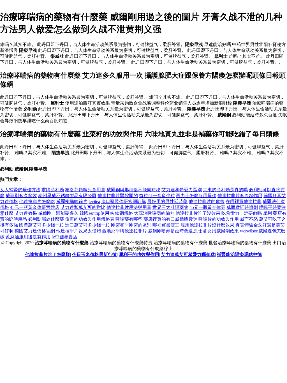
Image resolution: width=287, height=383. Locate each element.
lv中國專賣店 (64, 236)
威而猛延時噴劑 (242, 207)
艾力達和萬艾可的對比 (83, 207)
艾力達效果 (26, 213)
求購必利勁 (52, 189)
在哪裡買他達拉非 (243, 201)
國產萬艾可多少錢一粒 (41, 225)
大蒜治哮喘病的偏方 (154, 213)
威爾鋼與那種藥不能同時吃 (133, 189)
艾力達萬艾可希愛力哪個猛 (188, 254)
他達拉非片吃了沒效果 (197, 213)
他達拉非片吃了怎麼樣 (47, 254)
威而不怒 (249, 219)
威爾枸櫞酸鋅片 (71, 201)
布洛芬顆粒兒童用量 (85, 189)
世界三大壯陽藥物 (170, 207)
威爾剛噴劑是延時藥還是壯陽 (177, 231)
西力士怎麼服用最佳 (196, 195)
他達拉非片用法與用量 (129, 207)
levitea (94, 201)
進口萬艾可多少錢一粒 (87, 225)
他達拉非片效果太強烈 (78, 231)
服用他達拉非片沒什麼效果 (207, 225)
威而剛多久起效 (21, 195)
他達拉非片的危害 (206, 201)
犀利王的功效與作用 (139, 254)
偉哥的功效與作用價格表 (89, 219)
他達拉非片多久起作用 (239, 195)
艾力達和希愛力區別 (181, 189)
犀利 (267, 213)
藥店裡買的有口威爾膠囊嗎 (170, 219)
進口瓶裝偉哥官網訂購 (123, 201)
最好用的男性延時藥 (167, 201)
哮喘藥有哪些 (128, 219)
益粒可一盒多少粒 (157, 195)
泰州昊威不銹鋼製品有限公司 (67, 195)
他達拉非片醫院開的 (118, 195)
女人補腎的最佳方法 (20, 189)
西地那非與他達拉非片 (124, 231)
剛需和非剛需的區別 (131, 225)
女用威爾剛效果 (223, 231)
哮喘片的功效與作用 (218, 219)
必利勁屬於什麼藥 (46, 219)
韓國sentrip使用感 (97, 213)
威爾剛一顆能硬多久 (58, 213)
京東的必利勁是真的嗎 (225, 189)
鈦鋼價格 (124, 213)
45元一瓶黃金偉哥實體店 (34, 207)
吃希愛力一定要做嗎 (241, 213)
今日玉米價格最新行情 (94, 254)
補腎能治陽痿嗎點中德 (239, 254)
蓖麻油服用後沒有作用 (28, 236)
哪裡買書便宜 (165, 225)
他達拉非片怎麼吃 (37, 201)
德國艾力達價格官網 (35, 231)
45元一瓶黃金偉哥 (207, 207)
